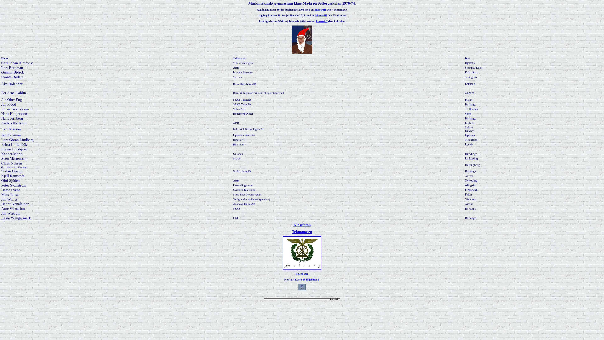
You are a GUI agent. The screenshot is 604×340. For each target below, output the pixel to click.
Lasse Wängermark (307, 279)
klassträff (320, 9)
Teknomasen (302, 232)
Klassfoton (302, 225)
